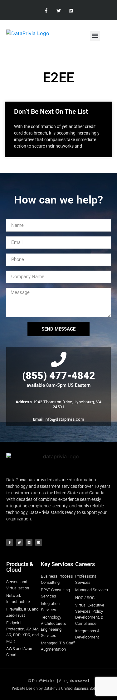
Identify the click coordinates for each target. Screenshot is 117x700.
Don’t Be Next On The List (51, 111)
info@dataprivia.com (64, 419)
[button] (95, 36)
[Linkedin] (71, 11)
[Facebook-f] (46, 11)
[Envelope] (38, 542)
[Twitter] (58, 11)
